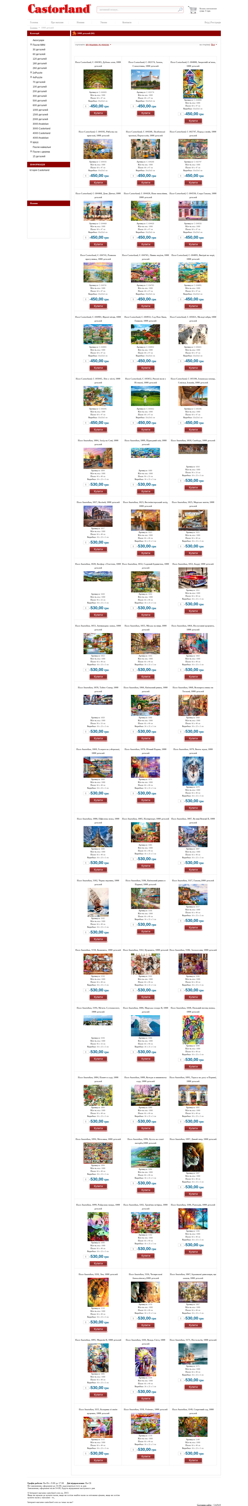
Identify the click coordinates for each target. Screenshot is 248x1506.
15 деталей (39, 156)
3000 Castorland (41, 128)
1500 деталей (40, 114)
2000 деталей (40, 119)
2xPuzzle (37, 72)
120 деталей (40, 58)
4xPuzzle (37, 77)
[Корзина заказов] (193, 10)
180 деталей (40, 63)
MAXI (35, 142)
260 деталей (40, 68)
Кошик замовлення (208, 8)
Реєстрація (216, 22)
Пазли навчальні (42, 147)
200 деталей (40, 91)
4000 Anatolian (41, 137)
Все (213, 44)
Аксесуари (38, 40)
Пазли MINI (39, 45)
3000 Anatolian (41, 124)
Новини (80, 22)
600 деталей (40, 105)
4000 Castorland (41, 133)
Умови (103, 22)
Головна (34, 22)
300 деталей (40, 96)
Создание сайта (204, 1505)
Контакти (126, 22)
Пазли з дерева (41, 151)
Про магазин (57, 22)
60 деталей (39, 54)
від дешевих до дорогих (97, 44)
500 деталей (40, 100)
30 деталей (39, 49)
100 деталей (40, 86)
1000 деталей (40, 110)
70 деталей (39, 82)
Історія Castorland (39, 170)
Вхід (207, 22)
